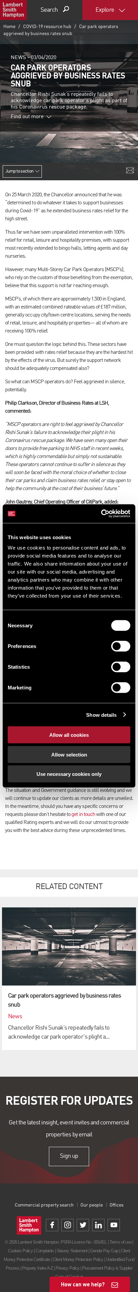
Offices (117, 1205)
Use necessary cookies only (69, 774)
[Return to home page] (13, 10)
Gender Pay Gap (104, 1250)
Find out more (27, 117)
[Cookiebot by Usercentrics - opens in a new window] (101, 513)
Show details (101, 714)
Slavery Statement (72, 1250)
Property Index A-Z (37, 1268)
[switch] (120, 646)
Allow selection (69, 754)
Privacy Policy (67, 1268)
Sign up (69, 1156)
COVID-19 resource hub (47, 26)
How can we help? (83, 1284)
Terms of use (120, 1242)
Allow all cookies (69, 735)
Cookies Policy (20, 1250)
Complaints (45, 1250)
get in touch (83, 814)
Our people (91, 1205)
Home (9, 26)
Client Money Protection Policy (78, 1259)
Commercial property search (44, 1205)
